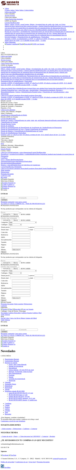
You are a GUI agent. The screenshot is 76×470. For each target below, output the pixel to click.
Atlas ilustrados (18, 19)
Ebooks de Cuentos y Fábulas (10, 120)
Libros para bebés (10, 12)
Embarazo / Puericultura (41, 37)
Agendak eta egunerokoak (17, 379)
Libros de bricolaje (51, 79)
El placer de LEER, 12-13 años (17, 40)
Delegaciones (5, 172)
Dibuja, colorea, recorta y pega (14, 24)
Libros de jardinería (40, 35)
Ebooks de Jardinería (7, 126)
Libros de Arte (21, 165)
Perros (3, 154)
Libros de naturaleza (40, 28)
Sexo (47, 90)
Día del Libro (5, 318)
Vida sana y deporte (28, 90)
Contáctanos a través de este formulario (13, 421)
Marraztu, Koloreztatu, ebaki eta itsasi (20, 371)
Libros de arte (64, 31)
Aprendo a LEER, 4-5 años (13, 39)
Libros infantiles (17, 88)
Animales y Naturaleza (17, 37)
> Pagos (15, 436)
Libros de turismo (36, 33)
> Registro (51, 436)
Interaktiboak (13, 368)
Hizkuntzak (8, 387)
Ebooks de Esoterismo (41, 129)
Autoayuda (14, 161)
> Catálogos (25, 429)
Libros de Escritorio (7, 95)
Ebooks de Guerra (37, 131)
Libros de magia (17, 28)
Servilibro (7, 467)
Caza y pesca (18, 90)
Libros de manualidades (53, 35)
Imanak (11, 377)
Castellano (8, 403)
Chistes (45, 26)
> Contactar (33, 429)
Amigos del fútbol (31, 318)
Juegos (21, 159)
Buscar (4, 252)
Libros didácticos (62, 69)
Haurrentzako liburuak (12, 359)
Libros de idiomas (48, 72)
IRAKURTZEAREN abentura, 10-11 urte (22, 398)
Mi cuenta (4, 177)
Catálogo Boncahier (14, 313)
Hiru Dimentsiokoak (15, 373)
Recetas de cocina (10, 31)
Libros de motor (29, 35)
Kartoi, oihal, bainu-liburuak (17, 364)
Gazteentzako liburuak (12, 361)
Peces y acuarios (10, 154)
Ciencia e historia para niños (18, 30)
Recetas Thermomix (32, 31)
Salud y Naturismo (40, 90)
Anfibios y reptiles (24, 154)
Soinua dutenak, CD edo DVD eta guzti (21, 370)
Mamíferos (33, 154)
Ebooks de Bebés (21, 115)
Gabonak (7, 382)
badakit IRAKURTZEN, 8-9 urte (19, 396)
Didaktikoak (8, 386)
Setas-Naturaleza (41, 154)
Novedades (4, 313)
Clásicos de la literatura (8, 110)
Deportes (16, 159)
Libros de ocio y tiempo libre (51, 33)
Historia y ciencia (6, 165)
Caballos (49, 154)
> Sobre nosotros (6, 429)
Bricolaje (3, 163)
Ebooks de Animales (7, 127)
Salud (9, 161)
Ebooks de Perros (19, 127)
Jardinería (9, 163)
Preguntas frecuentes (7, 174)
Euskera (7, 407)
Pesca (6, 158)
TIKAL (15, 214)
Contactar (4, 306)
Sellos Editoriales (10, 42)
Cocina (3, 167)
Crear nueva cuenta (21, 202)
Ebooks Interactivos (46, 120)
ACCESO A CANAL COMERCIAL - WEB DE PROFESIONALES (23, 203)
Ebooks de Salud (6, 133)
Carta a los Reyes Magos (17, 318)
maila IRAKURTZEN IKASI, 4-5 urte (21, 393)
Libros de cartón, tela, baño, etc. (51, 24)
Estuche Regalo (32, 92)
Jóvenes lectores (10, 15)
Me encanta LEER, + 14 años (36, 40)
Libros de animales (28, 28)
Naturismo (4, 161)
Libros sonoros (27, 26)
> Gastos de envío (6, 436)
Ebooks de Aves (30, 127)
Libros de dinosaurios (53, 28)
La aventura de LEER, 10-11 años (60, 83)
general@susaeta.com (60, 458)
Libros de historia (54, 31)
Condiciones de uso (21, 462)
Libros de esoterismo (62, 78)
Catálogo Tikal (36, 313)
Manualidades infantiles (45, 30)
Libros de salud (29, 37)
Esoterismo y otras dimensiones (21, 152)
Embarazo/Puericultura (25, 161)
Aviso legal (32, 462)
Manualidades (16, 163)
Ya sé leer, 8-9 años (22, 135)
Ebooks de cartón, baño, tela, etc (29, 120)
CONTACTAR (6, 175)
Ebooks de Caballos (41, 127)
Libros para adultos (38, 88)
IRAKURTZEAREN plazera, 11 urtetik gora (23, 400)
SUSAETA (6, 214)
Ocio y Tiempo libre (7, 159)
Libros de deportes (25, 33)
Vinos (7, 167)
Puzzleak (11, 375)
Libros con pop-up (60, 70)
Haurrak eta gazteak (11, 363)
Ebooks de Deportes (7, 129)
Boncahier (16, 23)
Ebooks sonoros (57, 120)
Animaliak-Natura (10, 384)
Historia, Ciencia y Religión (18, 92)
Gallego (7, 409)
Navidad (50, 26)
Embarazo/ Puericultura (18, 133)
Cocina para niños (32, 30)
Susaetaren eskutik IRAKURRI (15, 391)
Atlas (2, 115)
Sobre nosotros (5, 170)
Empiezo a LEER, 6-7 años (30, 39)
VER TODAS (5, 314)
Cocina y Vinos (41, 92)
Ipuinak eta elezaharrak (16, 366)
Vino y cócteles (21, 31)
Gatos (54, 154)
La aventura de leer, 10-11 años (38, 135)
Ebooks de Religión (25, 131)
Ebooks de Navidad (11, 122)
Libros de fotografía (17, 35)
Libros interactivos (17, 26)
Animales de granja (62, 154)
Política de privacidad (7, 462)
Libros (7, 8)
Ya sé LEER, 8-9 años (46, 39)
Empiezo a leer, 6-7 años (8, 135)
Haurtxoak (12, 380)
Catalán (7, 405)
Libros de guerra (15, 33)
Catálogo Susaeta (26, 313)
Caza (2, 158)
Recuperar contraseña (7, 202)
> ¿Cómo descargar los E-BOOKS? (29, 436)
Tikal (11, 23)
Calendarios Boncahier (20, 95)
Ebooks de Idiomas (10, 115)
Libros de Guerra (51, 92)
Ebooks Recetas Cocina (8, 124)
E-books (7, 23)
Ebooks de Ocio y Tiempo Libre (23, 129)
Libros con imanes (63, 26)
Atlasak (7, 389)
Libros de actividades (59, 30)
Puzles (55, 26)
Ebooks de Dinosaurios (54, 127)
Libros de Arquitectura (33, 165)
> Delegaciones (16, 429)
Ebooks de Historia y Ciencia (10, 131)
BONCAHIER (25, 214)
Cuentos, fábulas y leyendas (32, 24)
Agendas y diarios (37, 26)
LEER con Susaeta (68, 88)
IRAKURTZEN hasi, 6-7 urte (18, 395)
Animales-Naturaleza (7, 90)
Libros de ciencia (43, 31)
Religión (14, 165)
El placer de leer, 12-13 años (56, 135)
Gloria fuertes (9, 19)
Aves (16, 154)
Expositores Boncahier (34, 95)
